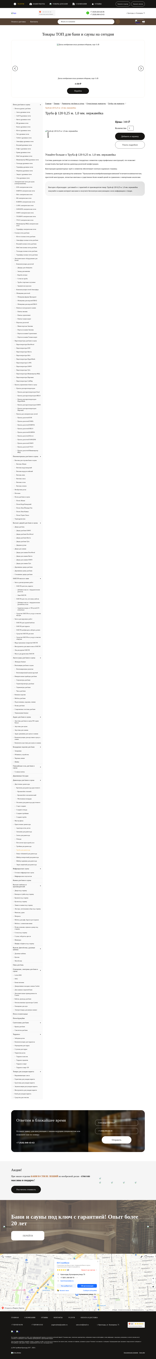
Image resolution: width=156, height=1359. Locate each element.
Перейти (78, 91)
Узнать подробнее (130, 145)
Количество (120, 128)
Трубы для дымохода (116, 103)
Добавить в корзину (130, 136)
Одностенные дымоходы (96, 103)
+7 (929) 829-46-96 (97, 12)
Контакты (58, 1317)
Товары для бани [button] (60, 4)
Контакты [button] (34, 22)
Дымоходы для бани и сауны (73, 103)
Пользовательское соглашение (131, 1352)
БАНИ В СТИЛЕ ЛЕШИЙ (44, 1176)
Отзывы (98, 4)
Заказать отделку (122, 4)
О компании (81, 4)
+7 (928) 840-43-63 (97, 14)
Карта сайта (142, 1352)
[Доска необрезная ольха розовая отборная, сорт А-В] (78, 45)
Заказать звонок (138, 4)
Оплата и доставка (18, 22)
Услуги (21, 4)
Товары (56, 103)
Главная (48, 103)
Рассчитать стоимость (26, 1189)
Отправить (116, 1140)
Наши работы (39, 4)
